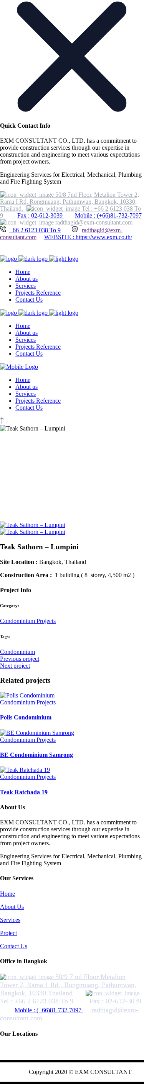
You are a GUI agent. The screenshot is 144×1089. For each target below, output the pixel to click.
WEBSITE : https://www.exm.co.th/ (88, 237)
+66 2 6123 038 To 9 (35, 230)
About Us (12, 906)
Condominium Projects (28, 621)
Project (8, 933)
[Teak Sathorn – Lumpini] (32, 525)
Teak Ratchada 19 (24, 792)
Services (10, 920)
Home (7, 893)
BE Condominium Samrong (36, 754)
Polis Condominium (25, 717)
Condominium (17, 651)
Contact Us (13, 946)
